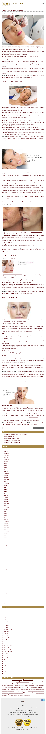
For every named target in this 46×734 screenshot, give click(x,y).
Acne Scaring (26, 196)
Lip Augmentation (7, 643)
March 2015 (6, 591)
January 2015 (6, 595)
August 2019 (6, 485)
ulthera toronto (27, 376)
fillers (31, 373)
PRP (4, 659)
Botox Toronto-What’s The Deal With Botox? (11, 438)
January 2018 (6, 523)
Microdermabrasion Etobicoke (7, 77)
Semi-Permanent (22, 708)
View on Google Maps (30, 699)
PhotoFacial (6, 657)
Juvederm (34, 373)
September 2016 (6, 555)
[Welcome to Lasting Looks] (5, 2)
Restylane (5, 661)
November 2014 (6, 599)
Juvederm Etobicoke (22, 683)
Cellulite (14, 714)
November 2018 (6, 503)
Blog (40, 716)
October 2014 (6, 601)
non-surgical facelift (9, 374)
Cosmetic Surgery (7, 623)
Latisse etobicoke (7, 687)
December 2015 (6, 573)
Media (34, 716)
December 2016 (6, 549)
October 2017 (6, 529)
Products (30, 716)
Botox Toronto (28, 679)
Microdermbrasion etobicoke (26, 293)
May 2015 (5, 587)
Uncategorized (6, 671)
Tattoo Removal (25, 716)
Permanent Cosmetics (19, 714)
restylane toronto (38, 689)
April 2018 (5, 517)
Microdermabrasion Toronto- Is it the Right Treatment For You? (18, 202)
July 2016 (5, 559)
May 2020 (5, 467)
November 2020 (6, 455)
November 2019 (6, 479)
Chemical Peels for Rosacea (38, 75)
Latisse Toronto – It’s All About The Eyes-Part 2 (12, 442)
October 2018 (6, 505)
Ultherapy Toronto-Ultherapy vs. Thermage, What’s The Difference (15, 434)
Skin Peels (7, 251)
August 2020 (6, 461)
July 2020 (5, 463)
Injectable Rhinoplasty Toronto (9, 629)
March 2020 (6, 471)
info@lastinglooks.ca (37, 699)
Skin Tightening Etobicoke (9, 691)
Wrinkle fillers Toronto (26, 695)
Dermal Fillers (6, 627)
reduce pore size (15, 140)
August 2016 (6, 557)
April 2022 (5, 449)
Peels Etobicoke (29, 374)
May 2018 (5, 515)
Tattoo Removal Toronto (32, 691)
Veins (8, 716)
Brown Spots (35, 248)
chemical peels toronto (22, 682)
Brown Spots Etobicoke (15, 373)
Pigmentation (13, 376)
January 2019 (6, 499)
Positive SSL (23, 731)
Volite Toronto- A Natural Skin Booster (10, 436)
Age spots (29, 291)
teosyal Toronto (13, 693)
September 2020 (6, 459)
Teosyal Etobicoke (40, 691)
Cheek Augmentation (7, 619)
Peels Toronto (36, 374)
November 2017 (6, 527)
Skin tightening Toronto (21, 691)
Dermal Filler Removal (8, 625)
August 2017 (6, 533)
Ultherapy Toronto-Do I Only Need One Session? (12, 440)
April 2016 (5, 565)
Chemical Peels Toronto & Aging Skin (11, 297)
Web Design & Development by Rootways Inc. (23, 729)
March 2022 (6, 451)
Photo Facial (41, 374)
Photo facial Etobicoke (15, 689)
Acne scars (39, 422)
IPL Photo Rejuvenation (8, 631)
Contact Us (37, 716)
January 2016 (6, 571)
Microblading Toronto (7, 647)
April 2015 (5, 589)
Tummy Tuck (34, 712)
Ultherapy (5, 669)
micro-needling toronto (34, 687)
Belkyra (5, 613)
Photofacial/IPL (19, 716)
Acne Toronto (28, 371)
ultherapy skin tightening (40, 693)
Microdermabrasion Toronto (12, 75)
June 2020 (5, 465)
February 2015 (6, 593)
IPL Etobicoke (8, 683)
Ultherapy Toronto (7, 695)
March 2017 (6, 543)
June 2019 (5, 489)
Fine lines (13, 424)
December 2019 (6, 477)
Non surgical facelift (4, 689)
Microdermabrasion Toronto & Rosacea (12, 10)
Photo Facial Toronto (6, 376)
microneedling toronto (41, 687)
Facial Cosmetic (19, 712)
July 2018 (5, 511)
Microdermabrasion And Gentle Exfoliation (13, 81)
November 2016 (6, 551)
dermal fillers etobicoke (33, 681)
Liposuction (29, 712)
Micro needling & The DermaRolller (10, 645)
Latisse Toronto (12, 687)
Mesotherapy (10, 714)
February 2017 (6, 545)
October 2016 (6, 553)
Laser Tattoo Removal (7, 637)
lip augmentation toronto (19, 687)
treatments (36, 232)
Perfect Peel (6, 653)
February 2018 (6, 521)
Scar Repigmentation (27, 714)
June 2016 (5, 561)
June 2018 (5, 513)
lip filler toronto (28, 687)
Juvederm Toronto (7, 633)
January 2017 (6, 547)
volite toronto (21, 695)
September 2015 (6, 579)
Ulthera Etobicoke (19, 376)
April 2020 (5, 469)
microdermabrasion (13, 46)
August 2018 (6, 509)
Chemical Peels (11, 291)
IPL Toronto (15, 684)
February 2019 (6, 497)
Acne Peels (5, 611)
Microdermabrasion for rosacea (19, 77)
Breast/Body (25, 712)
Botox (33, 371)
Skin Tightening (6, 665)
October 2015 (6, 577)
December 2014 (6, 597)
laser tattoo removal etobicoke (30, 685)
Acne (4, 609)
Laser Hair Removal (7, 635)
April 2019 (5, 493)
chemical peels (37, 58)
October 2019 (6, 481)
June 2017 (5, 537)
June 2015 (5, 585)
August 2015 (6, 581)
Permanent (28, 708)
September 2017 (6, 531)
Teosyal (5, 667)
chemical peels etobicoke (35, 136)
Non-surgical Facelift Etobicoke (20, 374)
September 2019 (6, 483)
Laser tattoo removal (20, 685)
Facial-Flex (29, 710)
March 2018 (6, 519)
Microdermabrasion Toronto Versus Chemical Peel (15, 382)
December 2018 (6, 501)
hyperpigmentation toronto (10, 198)
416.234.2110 (25, 699)
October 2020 (6, 457)
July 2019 (5, 487)
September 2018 (6, 507)
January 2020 (6, 475)
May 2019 (5, 491)
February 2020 (6, 473)
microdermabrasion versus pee (30, 138)
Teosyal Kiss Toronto (5, 693)
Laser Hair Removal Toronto (11, 685)
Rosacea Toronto (22, 75)
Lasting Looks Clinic (7, 244)
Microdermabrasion (5, 107)
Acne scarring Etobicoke (34, 196)
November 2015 (6, 575)
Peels (6, 716)
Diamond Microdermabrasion (28, 192)
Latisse (5, 641)
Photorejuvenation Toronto (31, 689)
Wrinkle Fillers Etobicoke (35, 376)
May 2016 (5, 563)
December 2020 (6, 453)
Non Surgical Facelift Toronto (9, 651)
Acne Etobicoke (28, 248)
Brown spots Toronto (25, 373)
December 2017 (6, 525)
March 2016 (6, 567)
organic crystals (9, 140)
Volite (5, 673)
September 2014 (6, 603)
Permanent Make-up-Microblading (9, 655)
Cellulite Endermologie (8, 617)
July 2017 (5, 535)
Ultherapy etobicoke (29, 693)
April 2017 (5, 541)
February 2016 (6, 569)
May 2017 (5, 539)
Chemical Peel (27, 136)
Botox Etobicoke (38, 371)
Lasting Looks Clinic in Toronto (31, 407)
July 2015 (5, 583)
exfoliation (10, 138)
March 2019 (6, 495)
